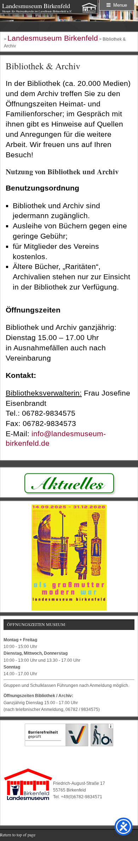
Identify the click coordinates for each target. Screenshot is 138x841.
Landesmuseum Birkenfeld (36, 5)
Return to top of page (17, 834)
